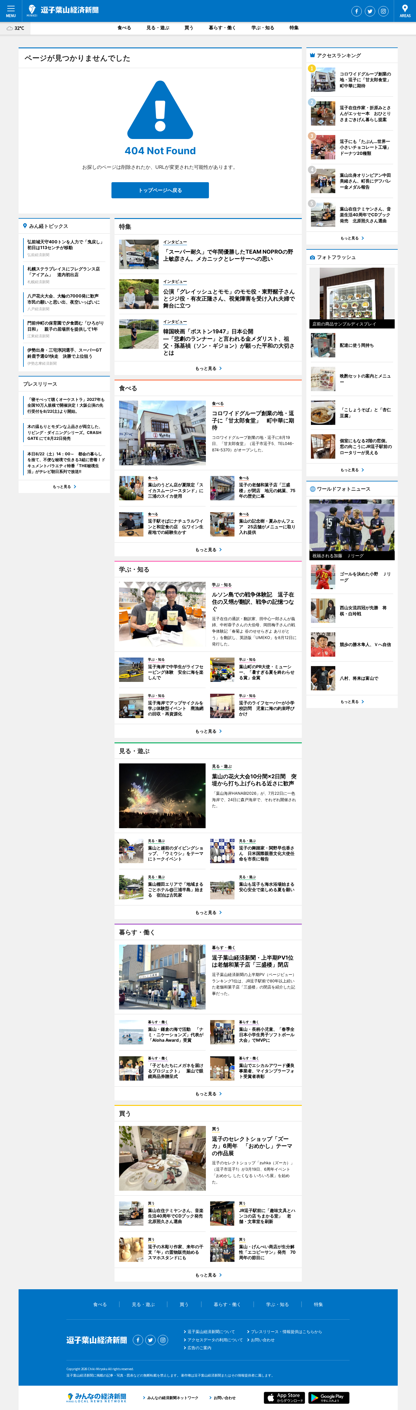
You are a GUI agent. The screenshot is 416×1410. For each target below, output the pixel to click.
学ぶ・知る (263, 27)
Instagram (383, 11)
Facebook (356, 11)
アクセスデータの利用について (215, 1339)
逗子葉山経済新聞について (211, 1331)
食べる (124, 27)
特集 (294, 27)
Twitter (370, 11)
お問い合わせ (263, 1339)
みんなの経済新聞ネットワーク (96, 1397)
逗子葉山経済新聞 (62, 11)
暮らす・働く (222, 27)
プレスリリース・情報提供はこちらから (286, 1331)
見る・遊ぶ (157, 27)
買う (189, 27)
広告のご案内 (199, 1347)
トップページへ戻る (160, 190)
